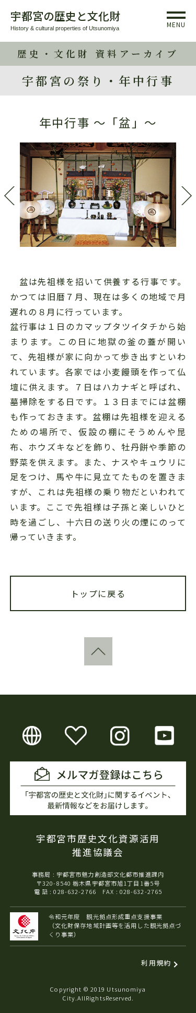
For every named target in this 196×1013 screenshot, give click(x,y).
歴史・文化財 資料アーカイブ (98, 53)
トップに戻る (98, 593)
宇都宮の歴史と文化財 (65, 15)
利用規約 (156, 963)
